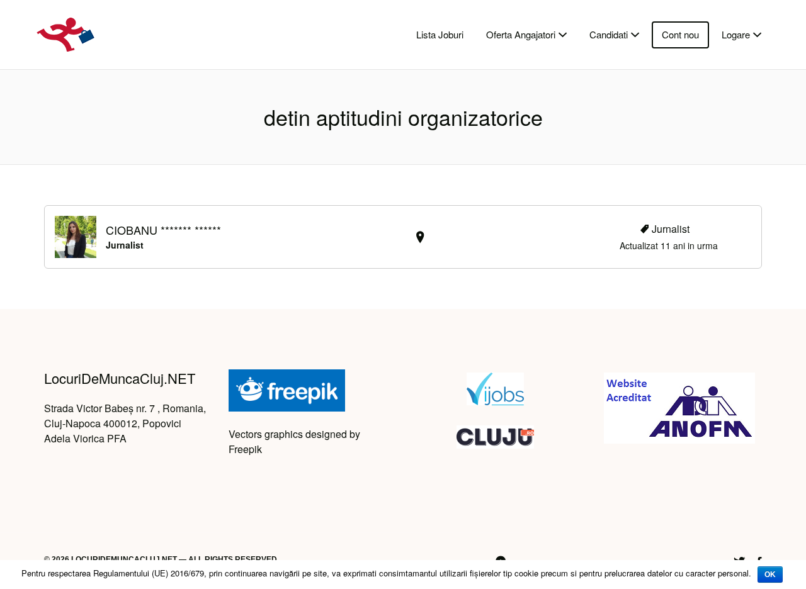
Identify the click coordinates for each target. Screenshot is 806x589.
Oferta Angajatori (520, 34)
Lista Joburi (439, 34)
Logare (736, 34)
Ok (770, 574)
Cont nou (680, 34)
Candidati (608, 34)
